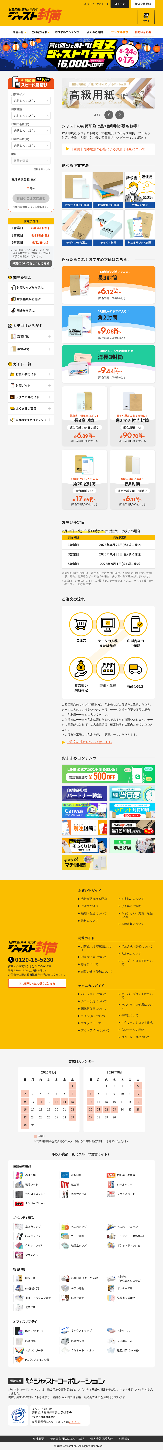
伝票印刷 (30, 1307)
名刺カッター (79, 1341)
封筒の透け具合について (97, 971)
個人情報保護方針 (101, 1438)
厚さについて (89, 964)
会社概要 (38, 1438)
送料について (89, 920)
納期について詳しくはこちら (31, 263)
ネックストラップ (81, 1330)
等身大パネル (79, 1194)
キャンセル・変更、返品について (137, 915)
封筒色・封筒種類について (97, 948)
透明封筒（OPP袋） (128, 1350)
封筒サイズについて (94, 956)
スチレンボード (34, 1350)
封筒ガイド (23, 385)
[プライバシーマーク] (18, 1415)
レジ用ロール (125, 1341)
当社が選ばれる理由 (94, 898)
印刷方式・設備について (137, 946)
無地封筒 (23, 349)
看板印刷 (76, 1175)
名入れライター (34, 1236)
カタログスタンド (35, 1194)
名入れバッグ (79, 1226)
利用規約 (124, 1438)
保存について (130, 1015)
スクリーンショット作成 (137, 1022)
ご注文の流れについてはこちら (89, 742)
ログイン (119, 3)
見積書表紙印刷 (126, 1298)
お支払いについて (132, 898)
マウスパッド (33, 1255)
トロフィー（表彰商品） (131, 1236)
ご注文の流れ (89, 906)
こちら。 (74, 1421)
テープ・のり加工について (137, 962)
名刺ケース (123, 1330)
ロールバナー (125, 1184)
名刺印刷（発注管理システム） (130, 1279)
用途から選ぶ (26, 310)
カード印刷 (77, 1236)
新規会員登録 (143, 3)
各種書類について (132, 923)
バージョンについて (94, 994)
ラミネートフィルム (82, 1350)
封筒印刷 (23, 336)
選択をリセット (42, 169)
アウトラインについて (95, 1030)
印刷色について (131, 953)
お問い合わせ (143, 32)
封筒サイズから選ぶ (30, 287)
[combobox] (31, 101)
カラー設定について (94, 1001)
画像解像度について (94, 1008)
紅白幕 (75, 1184)
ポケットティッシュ (128, 1245)
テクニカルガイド (28, 397)
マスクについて (91, 1023)
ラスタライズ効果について (137, 1006)
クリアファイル (34, 1245)
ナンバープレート (35, 1203)
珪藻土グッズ (79, 1245)
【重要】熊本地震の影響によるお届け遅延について (108, 149)
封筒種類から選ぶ (29, 299)
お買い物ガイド (26, 374)
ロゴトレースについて (135, 1037)
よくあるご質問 (26, 408)
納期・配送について (94, 913)
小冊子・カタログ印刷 (38, 1298)
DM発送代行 (32, 1288)
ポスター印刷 (125, 1288)
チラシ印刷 (77, 1288)
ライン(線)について (93, 1015)
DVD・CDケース (34, 1331)
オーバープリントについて (137, 995)
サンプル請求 (119, 32)
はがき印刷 (77, 1298)
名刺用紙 (30, 1341)
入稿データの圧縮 (132, 1029)
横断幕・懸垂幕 (126, 1175)
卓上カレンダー (34, 1226)
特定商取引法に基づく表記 (67, 1438)
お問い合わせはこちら (39, 983)
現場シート (31, 1184)
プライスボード (126, 1194)
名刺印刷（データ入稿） (85, 1278)
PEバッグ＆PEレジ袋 (37, 1360)
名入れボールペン (127, 1226)
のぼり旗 (30, 1175)
